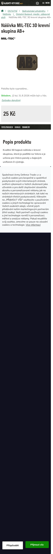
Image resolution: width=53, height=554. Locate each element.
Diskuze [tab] (17, 127)
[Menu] (46, 3)
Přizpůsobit (13, 545)
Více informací (33, 224)
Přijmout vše (37, 544)
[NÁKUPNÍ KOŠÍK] (37, 3)
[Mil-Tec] (8, 38)
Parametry (26, 127)
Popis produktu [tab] (7, 127)
